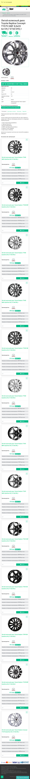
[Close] (28, 2)
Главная (4, 13)
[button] (22, 777)
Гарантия (24, 111)
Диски (8, 13)
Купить (22, 182)
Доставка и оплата (11, 111)
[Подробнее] (15, 147)
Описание (19, 111)
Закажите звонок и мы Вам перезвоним (11, 107)
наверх (2, 777)
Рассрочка (4, 111)
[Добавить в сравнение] (27, 140)
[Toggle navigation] (26, 9)
